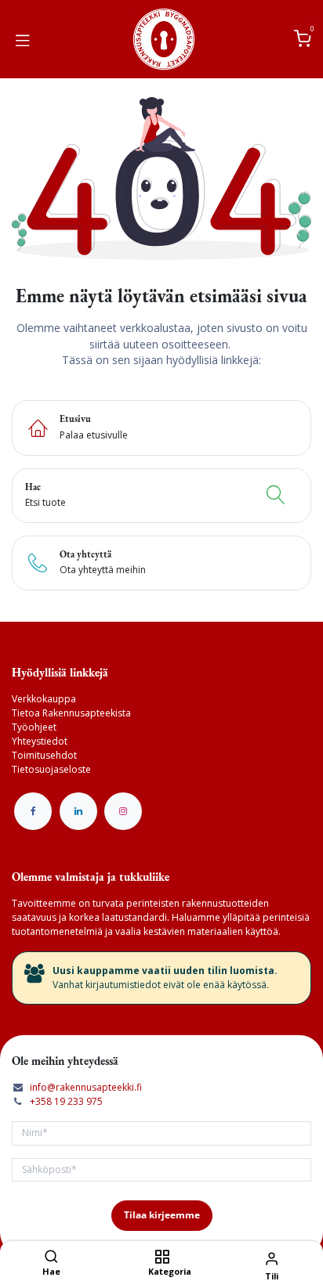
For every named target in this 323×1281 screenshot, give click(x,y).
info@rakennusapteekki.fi (86, 1087)
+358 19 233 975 (66, 1101)
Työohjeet (34, 727)
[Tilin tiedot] (271, 1257)
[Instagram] (123, 811)
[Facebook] (33, 811)
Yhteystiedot (39, 741)
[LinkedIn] (78, 811)
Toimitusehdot (44, 755)
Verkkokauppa (44, 698)
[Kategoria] (161, 1258)
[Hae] (51, 1258)
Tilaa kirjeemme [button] (162, 1214)
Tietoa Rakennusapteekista (71, 713)
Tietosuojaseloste (51, 769)
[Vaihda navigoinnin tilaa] (23, 39)
